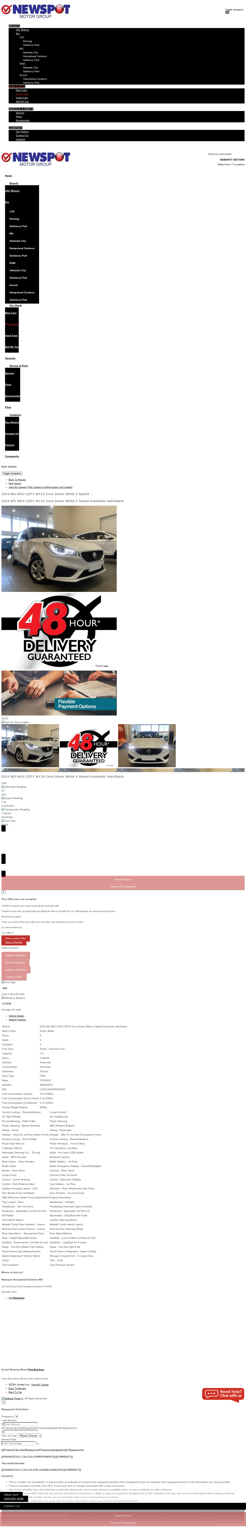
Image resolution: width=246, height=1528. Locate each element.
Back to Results (14, 942)
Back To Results (17, 479)
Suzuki (23, 75)
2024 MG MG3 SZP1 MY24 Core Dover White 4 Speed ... (47, 494)
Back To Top (15, 1392)
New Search (15, 483)
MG (21, 48)
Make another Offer (16, 938)
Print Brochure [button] (36, 1369)
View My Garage (40, 487)
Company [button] (15, 127)
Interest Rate (8, 1439)
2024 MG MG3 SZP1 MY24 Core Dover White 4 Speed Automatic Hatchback (62, 501)
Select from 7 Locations (231, 164)
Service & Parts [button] (21, 109)
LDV (21, 37)
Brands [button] (14, 26)
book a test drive (15, 962)
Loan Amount (9, 1420)
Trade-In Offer (14, 976)
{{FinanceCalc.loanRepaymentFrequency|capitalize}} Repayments (39, 1428)
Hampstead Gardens (35, 56)
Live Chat (223, 1395)
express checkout (16, 969)
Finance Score (123, 1515)
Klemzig (27, 41)
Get (16, 1298)
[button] (123, 1476)
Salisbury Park (31, 44)
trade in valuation (16, 955)
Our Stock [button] (17, 86)
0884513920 (11, 1495)
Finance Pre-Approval (123, 1522)
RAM (22, 63)
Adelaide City (30, 52)
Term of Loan (9, 1435)
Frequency (7, 1416)
